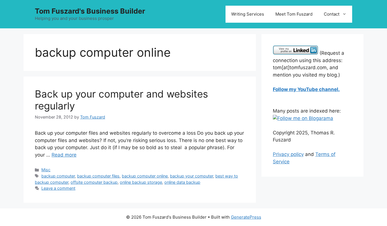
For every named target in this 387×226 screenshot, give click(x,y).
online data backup (182, 182)
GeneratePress (246, 217)
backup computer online (145, 176)
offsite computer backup (94, 182)
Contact (331, 14)
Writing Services (247, 14)
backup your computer (191, 176)
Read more (64, 155)
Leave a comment (58, 188)
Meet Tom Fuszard (293, 14)
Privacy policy (288, 154)
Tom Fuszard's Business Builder (90, 11)
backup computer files (98, 176)
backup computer (58, 176)
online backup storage (141, 182)
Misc (45, 169)
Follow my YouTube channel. (306, 89)
